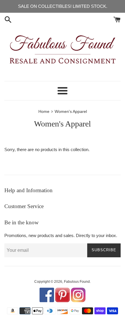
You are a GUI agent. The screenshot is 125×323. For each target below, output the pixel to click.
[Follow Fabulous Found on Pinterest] (62, 301)
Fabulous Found (77, 282)
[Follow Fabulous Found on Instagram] (78, 301)
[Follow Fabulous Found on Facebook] (47, 301)
